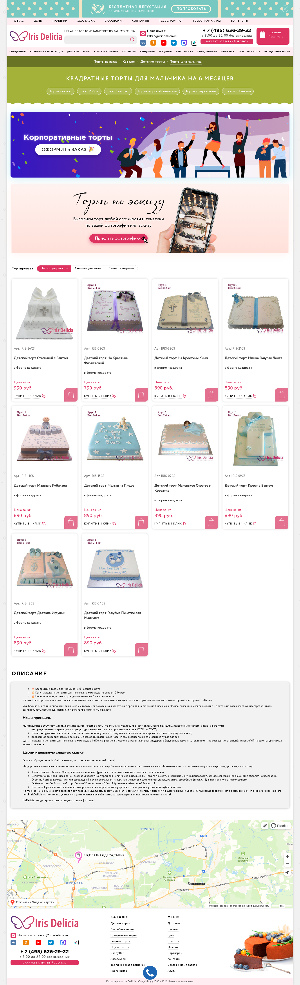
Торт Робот (89, 91)
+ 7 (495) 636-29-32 (227, 30)
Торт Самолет (118, 91)
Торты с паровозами (201, 91)
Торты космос (60, 91)
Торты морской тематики (157, 91)
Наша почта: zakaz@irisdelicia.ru (162, 33)
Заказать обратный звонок (227, 41)
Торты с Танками (238, 91)
